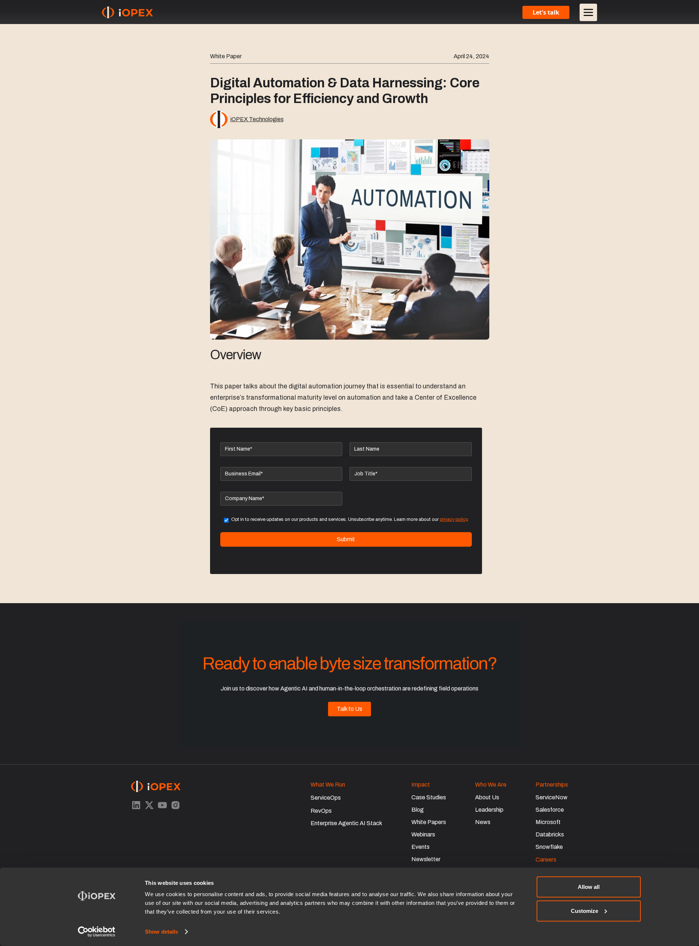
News (482, 822)
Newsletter (426, 859)
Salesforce (550, 810)
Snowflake (549, 847)
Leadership (489, 810)
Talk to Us (349, 709)
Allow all (589, 887)
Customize (584, 910)
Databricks (550, 834)
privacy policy (453, 519)
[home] (127, 12)
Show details (161, 932)
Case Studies (428, 797)
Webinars (423, 834)
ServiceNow (552, 797)
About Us (487, 797)
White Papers (428, 822)
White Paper (226, 56)
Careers (546, 859)
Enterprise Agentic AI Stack (346, 823)
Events (420, 847)
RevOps (321, 811)
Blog (417, 810)
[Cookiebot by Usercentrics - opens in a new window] (97, 931)
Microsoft (548, 822)
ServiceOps (326, 798)
